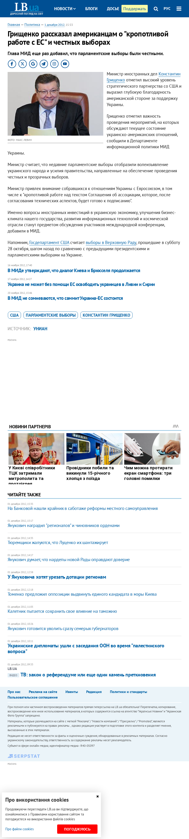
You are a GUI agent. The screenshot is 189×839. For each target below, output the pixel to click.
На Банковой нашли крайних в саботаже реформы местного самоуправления (83, 508)
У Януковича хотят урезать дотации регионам (57, 577)
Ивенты (71, 691)
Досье (113, 8)
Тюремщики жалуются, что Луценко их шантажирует (58, 542)
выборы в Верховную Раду (111, 242)
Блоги (91, 8)
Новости (63, 8)
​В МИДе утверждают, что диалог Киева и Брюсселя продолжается (74, 270)
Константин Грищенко (106, 315)
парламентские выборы (51, 315)
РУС (167, 8)
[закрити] (97, 796)
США (14, 315)
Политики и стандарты (128, 691)
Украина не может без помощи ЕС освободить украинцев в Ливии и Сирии (81, 284)
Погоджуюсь (77, 829)
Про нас (14, 691)
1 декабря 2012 (54, 25)
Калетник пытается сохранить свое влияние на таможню (62, 611)
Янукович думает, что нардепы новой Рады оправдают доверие (69, 559)
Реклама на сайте (43, 691)
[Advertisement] (94, 375)
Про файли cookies (19, 829)
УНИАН (40, 328)
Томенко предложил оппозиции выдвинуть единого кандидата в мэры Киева (82, 594)
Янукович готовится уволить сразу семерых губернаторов (63, 628)
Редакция (94, 691)
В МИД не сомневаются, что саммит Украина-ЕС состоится (65, 298)
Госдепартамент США (49, 242)
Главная (14, 24)
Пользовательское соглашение (33, 697)
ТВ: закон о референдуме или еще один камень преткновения (82, 674)
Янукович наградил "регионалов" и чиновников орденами (64, 525)
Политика (32, 24)
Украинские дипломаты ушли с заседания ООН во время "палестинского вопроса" (86, 648)
